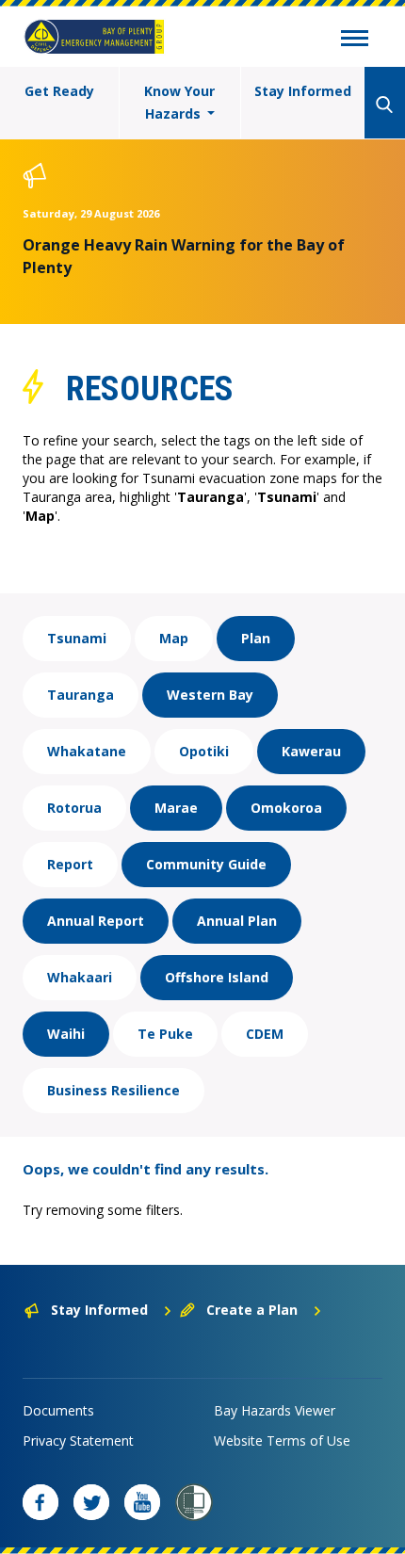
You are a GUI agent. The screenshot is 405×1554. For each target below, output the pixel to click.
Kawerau (311, 751)
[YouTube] (142, 1502)
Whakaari (79, 977)
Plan (255, 638)
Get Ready (59, 91)
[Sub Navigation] (354, 40)
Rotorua (74, 808)
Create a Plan (251, 1310)
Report (70, 864)
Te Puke (165, 1034)
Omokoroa (286, 808)
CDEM (265, 1034)
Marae (176, 808)
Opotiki (204, 751)
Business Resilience (113, 1090)
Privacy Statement (78, 1440)
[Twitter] (91, 1502)
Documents (58, 1410)
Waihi (66, 1034)
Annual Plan (237, 921)
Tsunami (76, 638)
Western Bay (210, 695)
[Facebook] (40, 1502)
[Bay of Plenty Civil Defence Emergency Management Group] (94, 37)
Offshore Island (216, 977)
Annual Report (95, 921)
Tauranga (80, 695)
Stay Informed (302, 91)
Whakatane (86, 751)
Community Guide (206, 864)
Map (173, 638)
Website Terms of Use (282, 1440)
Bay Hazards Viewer (274, 1410)
